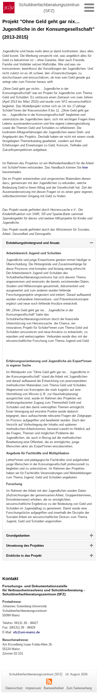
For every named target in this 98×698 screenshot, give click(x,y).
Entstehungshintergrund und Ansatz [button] (40, 244)
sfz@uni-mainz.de (26, 632)
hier (85, 167)
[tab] (49, 243)
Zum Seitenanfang (79, 688)
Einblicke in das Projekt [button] (31, 557)
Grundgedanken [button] (25, 537)
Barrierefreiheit (54, 688)
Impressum (33, 688)
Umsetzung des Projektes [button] (32, 547)
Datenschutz (14, 688)
